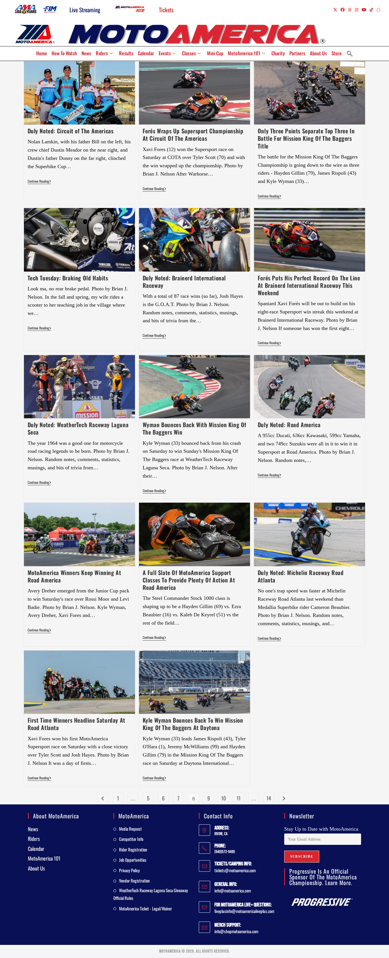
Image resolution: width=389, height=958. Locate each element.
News (86, 53)
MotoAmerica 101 (244, 53)
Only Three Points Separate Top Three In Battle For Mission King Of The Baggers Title (306, 138)
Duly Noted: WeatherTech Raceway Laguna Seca (78, 428)
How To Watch (64, 53)
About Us (318, 53)
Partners (297, 53)
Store (336, 53)
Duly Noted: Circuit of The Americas (71, 131)
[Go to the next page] (284, 798)
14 (269, 798)
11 (239, 798)
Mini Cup (215, 53)
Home (41, 53)
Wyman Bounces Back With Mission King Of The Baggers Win (194, 428)
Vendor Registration (134, 880)
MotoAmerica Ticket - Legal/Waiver (145, 908)
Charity (278, 53)
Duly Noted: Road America (289, 424)
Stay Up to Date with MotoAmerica (321, 829)
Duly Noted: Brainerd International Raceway (184, 282)
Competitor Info (131, 839)
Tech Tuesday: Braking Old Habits (68, 278)
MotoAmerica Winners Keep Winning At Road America (74, 576)
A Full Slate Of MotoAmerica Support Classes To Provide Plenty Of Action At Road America (189, 580)
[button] (349, 53)
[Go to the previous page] (102, 798)
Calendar (146, 53)
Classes (189, 53)
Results (126, 53)
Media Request (130, 828)
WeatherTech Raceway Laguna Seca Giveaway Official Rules (150, 894)
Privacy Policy (129, 870)
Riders (102, 53)
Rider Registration (133, 849)
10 (223, 798)
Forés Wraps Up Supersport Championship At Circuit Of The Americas (193, 134)
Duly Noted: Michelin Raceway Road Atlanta (301, 576)
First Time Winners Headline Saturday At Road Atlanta (76, 724)
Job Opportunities (132, 860)
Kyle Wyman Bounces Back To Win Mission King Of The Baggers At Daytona (193, 724)
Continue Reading (39, 181)
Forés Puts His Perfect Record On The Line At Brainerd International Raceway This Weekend (309, 285)
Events (165, 53)
